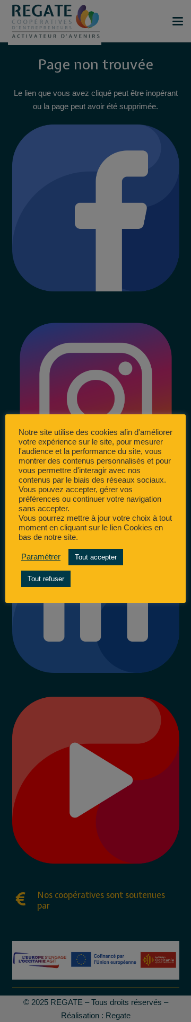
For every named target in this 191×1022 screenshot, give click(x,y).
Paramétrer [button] (40, 557)
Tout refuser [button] (46, 579)
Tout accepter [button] (96, 557)
